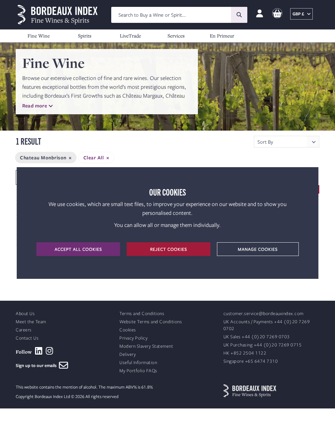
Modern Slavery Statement (146, 346)
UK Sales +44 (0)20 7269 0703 (256, 337)
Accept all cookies (78, 249)
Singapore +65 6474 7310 (250, 361)
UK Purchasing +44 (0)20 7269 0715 (262, 345)
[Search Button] (239, 15)
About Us (25, 313)
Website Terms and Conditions (150, 322)
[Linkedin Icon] (39, 351)
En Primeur (222, 35)
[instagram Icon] (49, 351)
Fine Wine (38, 35)
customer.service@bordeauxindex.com (263, 313)
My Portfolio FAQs (138, 371)
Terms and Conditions (141, 313)
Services (176, 35)
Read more (34, 105)
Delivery (127, 354)
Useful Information (138, 362)
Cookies (127, 330)
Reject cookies (168, 249)
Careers (24, 330)
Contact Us (27, 338)
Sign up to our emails (37, 365)
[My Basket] (277, 14)
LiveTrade (130, 35)
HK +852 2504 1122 (245, 353)
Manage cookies (258, 249)
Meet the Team (31, 322)
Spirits (84, 35)
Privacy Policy (133, 338)
